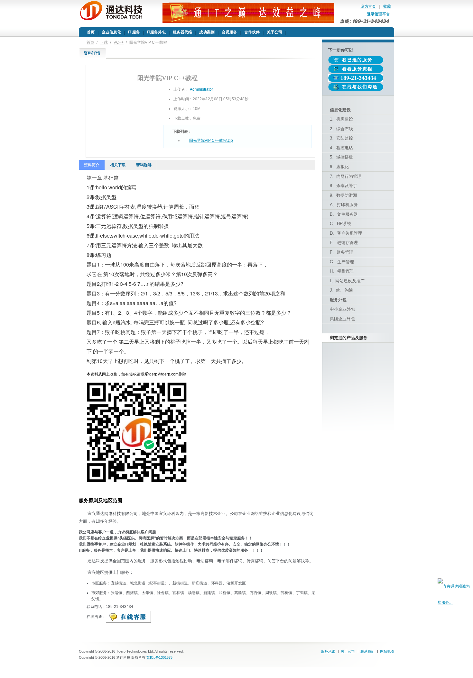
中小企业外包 (342, 309)
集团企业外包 (342, 318)
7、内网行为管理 (345, 176)
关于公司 (348, 651)
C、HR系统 (340, 223)
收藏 (387, 6)
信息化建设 (340, 109)
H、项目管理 (342, 271)
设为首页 (368, 6)
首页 (90, 42)
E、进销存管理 (344, 242)
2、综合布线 (341, 128)
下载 (104, 42)
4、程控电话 (341, 147)
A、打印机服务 (344, 204)
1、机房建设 (341, 119)
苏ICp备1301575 (159, 657)
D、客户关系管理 (346, 233)
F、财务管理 (341, 252)
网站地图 (387, 651)
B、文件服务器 (344, 214)
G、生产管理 (342, 261)
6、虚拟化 (339, 166)
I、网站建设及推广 (347, 280)
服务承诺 (328, 651)
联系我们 (367, 651)
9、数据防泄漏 (343, 195)
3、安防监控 (341, 138)
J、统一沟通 (341, 290)
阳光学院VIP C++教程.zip (211, 140)
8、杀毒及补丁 (343, 185)
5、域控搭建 (341, 157)
